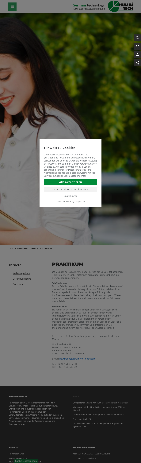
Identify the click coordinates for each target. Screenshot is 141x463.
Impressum (80, 201)
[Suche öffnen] (137, 37)
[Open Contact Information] (137, 54)
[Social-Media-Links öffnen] (137, 62)
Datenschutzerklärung (79, 169)
